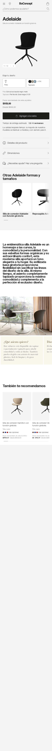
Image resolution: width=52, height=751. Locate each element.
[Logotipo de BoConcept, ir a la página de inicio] (26, 4)
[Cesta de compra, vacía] (48, 4)
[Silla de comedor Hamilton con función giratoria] (17, 406)
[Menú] (4, 4)
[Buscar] (48, 9)
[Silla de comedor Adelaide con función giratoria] (17, 197)
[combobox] (26, 9)
